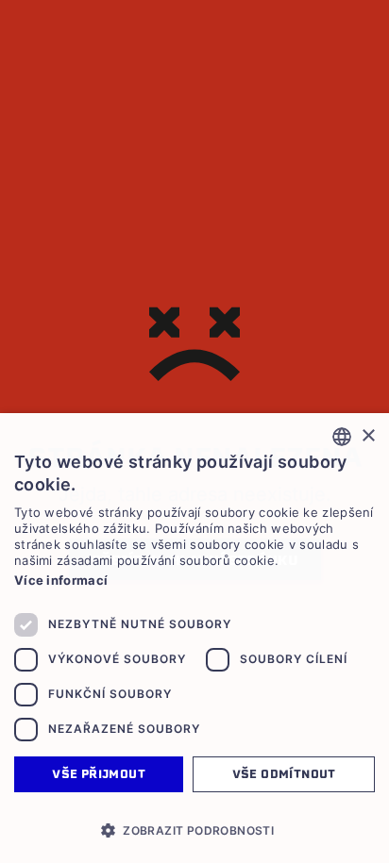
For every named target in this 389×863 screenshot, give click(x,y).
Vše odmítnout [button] (284, 774)
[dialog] (194, 638)
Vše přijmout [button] (98, 774)
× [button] (368, 436)
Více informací (61, 580)
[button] (194, 830)
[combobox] (341, 436)
